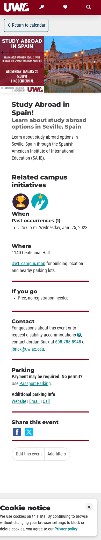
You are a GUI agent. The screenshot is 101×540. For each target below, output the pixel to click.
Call (46, 401)
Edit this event (29, 453)
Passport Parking (35, 383)
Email (34, 401)
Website (19, 401)
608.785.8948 (68, 341)
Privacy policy (66, 529)
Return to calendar (28, 25)
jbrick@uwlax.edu (28, 349)
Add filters (56, 453)
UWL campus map (28, 263)
